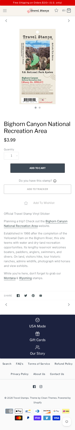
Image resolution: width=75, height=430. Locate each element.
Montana (10, 278)
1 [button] (35, 108)
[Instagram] (40, 386)
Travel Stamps (21, 397)
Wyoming (25, 278)
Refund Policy (63, 363)
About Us (39, 374)
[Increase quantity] (17, 155)
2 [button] (39, 108)
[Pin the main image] (33, 295)
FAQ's (19, 363)
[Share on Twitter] (25, 295)
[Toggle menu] (5, 10)
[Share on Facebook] (18, 295)
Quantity (9, 149)
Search (7, 363)
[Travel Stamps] (38, 11)
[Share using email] (40, 295)
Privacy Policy (20, 374)
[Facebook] (34, 386)
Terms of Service (39, 363)
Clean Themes (49, 397)
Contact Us (57, 374)
